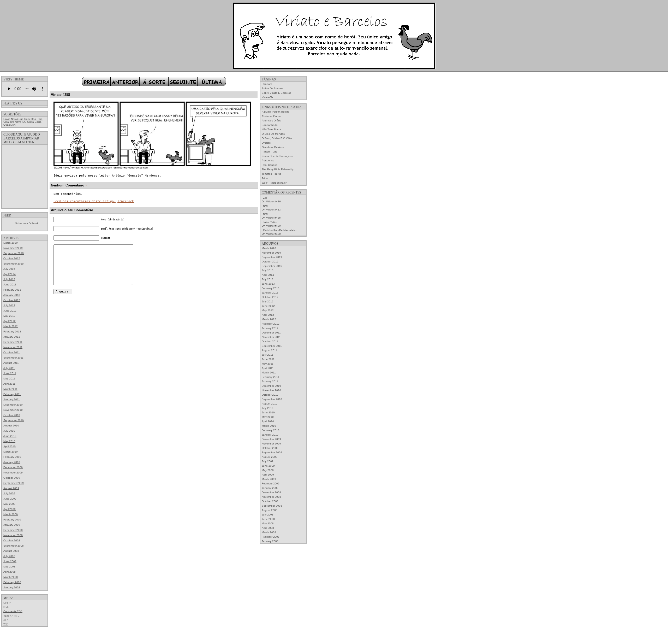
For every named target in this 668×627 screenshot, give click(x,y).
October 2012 (11, 300)
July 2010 (9, 430)
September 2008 (13, 545)
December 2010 (13, 404)
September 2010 (13, 420)
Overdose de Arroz (273, 147)
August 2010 (11, 425)
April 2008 (9, 571)
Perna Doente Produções (277, 156)
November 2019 (13, 248)
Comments (12, 611)
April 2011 (9, 383)
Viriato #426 (273, 217)
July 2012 (9, 305)
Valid (11, 615)
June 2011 (9, 373)
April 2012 (9, 321)
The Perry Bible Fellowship (278, 169)
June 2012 (9, 310)
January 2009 (11, 524)
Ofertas (266, 142)
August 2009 (11, 488)
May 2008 (9, 566)
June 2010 (9, 436)
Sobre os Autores (272, 88)
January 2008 (11, 587)
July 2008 (9, 556)
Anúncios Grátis (271, 120)
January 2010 (11, 462)
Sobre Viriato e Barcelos (276, 92)
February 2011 (12, 394)
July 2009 (9, 493)
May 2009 (9, 503)
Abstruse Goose (271, 116)
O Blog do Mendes (273, 133)
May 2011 (9, 378)
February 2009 (12, 519)
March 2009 (10, 514)
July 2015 (9, 268)
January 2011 (11, 399)
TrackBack (125, 201)
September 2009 (13, 483)
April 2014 (9, 274)
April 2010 (9, 446)
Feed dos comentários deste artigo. (84, 201)
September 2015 (13, 263)
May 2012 (9, 315)
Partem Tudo (269, 151)
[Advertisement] (24, 176)
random (267, 84)
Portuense (268, 160)
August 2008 (11, 550)
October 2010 (11, 415)
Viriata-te (267, 97)
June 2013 (9, 284)
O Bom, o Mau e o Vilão (277, 138)
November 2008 (13, 535)
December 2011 (12, 342)
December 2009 (13, 467)
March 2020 (10, 242)
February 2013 (12, 289)
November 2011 (12, 347)
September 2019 (13, 253)
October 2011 (11, 352)
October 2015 (11, 258)
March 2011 (10, 389)
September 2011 (13, 357)
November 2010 (13, 409)
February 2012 (12, 331)
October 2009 (11, 477)
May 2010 (9, 441)
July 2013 (9, 279)
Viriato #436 (273, 201)
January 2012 (11, 336)
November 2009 (13, 472)
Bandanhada (270, 125)
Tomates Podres (271, 173)
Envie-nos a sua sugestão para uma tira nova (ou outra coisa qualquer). (23, 122)
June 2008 (9, 561)
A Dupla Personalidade (275, 111)
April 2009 (9, 509)
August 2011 (11, 362)
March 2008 (10, 577)
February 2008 (12, 582)
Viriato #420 (273, 225)
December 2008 (13, 530)
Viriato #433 (273, 209)
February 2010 (12, 456)
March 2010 (10, 451)
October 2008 (11, 540)
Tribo (265, 178)
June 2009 (9, 498)
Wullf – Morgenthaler (274, 182)
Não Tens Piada (271, 129)
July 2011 (9, 368)
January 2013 (11, 295)
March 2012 (10, 326)
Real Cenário (269, 164)
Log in (7, 602)
